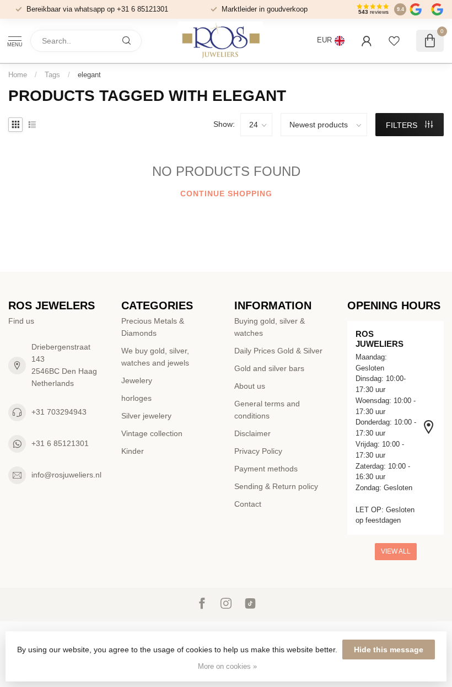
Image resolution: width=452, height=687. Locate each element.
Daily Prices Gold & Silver (278, 350)
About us (249, 386)
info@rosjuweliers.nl (66, 474)
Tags (52, 75)
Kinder (132, 451)
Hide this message (388, 649)
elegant (89, 75)
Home (17, 75)
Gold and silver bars (269, 368)
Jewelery (136, 380)
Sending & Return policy (276, 486)
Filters (402, 125)
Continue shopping (226, 193)
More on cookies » (227, 666)
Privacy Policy (258, 451)
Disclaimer (252, 433)
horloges (136, 398)
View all (396, 551)
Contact (247, 504)
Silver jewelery (146, 415)
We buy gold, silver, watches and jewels (155, 356)
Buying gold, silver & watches (269, 326)
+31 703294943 (59, 411)
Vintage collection (151, 433)
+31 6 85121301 (60, 443)
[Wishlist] (394, 41)
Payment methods (266, 468)
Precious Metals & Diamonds (152, 326)
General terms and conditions (267, 409)
